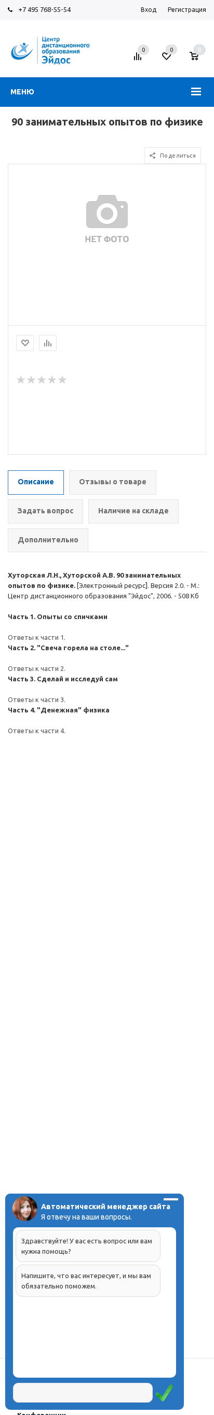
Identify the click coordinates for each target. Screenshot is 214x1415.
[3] (42, 380)
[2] (31, 380)
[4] (52, 380)
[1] (21, 380)
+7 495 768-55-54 (44, 9)
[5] (63, 380)
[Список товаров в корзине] (199, 60)
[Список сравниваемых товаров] (139, 60)
